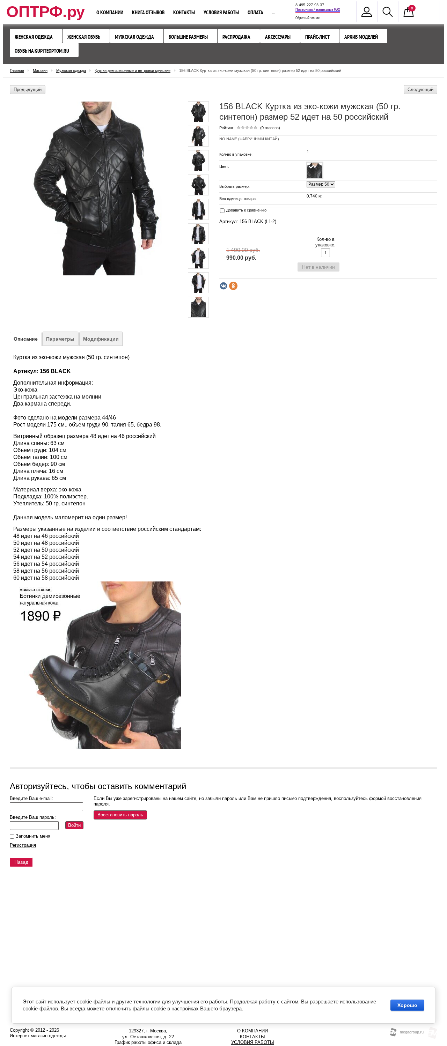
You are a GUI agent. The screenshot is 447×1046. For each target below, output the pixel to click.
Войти (74, 825)
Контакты (184, 12)
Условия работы (221, 12)
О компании (109, 12)
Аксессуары (278, 37)
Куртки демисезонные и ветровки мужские (132, 70)
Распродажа (236, 37)
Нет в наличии (318, 267)
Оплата (255, 12)
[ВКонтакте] (223, 286)
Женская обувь (83, 37)
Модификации (101, 339)
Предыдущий (28, 89)
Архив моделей (361, 37)
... (273, 12)
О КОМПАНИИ (252, 1030)
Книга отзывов (148, 12)
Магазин (40, 70)
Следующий (420, 89)
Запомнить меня (32, 836)
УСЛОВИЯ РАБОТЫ (252, 1042)
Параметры (60, 339)
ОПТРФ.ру (45, 12)
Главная (17, 70)
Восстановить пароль (120, 814)
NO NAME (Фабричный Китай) (249, 139)
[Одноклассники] (233, 286)
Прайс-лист (317, 37)
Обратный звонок (307, 18)
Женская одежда (34, 37)
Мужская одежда (134, 37)
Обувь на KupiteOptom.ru (42, 50)
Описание (26, 339)
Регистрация (23, 845)
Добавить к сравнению (245, 210)
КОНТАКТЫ (252, 1036)
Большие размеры (188, 37)
